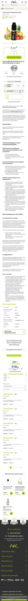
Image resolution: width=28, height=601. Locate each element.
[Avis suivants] (21, 467)
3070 (17, 91)
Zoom (14, 43)
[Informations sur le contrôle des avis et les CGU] (21, 369)
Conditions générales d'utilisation (12, 594)
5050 (20, 91)
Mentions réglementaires (10, 332)
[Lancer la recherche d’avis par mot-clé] (25, 389)
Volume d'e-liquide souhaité (10, 85)
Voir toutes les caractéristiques (14, 76)
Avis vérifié (7, 396)
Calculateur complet (14, 101)
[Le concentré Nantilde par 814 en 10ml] (14, 30)
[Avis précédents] (8, 467)
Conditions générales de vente (11, 591)
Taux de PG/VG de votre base (10, 91)
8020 (22, 91)
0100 (15, 91)
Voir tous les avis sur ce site (15, 371)
